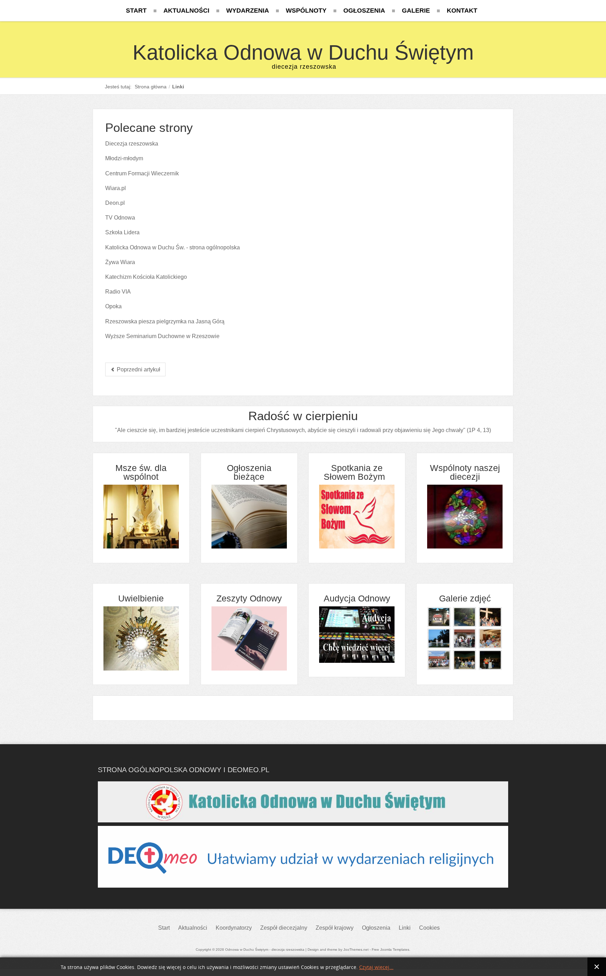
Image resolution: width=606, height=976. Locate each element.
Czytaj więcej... (376, 967)
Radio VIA (118, 292)
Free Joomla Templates (390, 949)
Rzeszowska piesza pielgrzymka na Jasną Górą (164, 321)
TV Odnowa (120, 218)
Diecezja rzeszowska (131, 144)
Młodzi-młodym (124, 158)
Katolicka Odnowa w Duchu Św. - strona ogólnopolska (172, 247)
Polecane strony (149, 127)
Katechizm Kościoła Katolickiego (146, 277)
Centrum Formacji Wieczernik (142, 173)
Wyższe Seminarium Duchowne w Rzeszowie (162, 336)
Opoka (113, 306)
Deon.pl (115, 203)
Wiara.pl (115, 188)
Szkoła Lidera (122, 232)
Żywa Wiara (120, 262)
